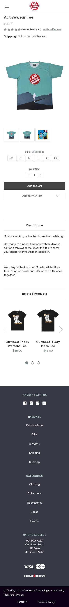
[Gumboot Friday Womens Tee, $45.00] (17, 320)
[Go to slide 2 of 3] (32, 362)
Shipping (34, 453)
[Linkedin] (44, 403)
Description (34, 225)
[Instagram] (31, 403)
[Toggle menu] (7, 6)
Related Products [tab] (34, 293)
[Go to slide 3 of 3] (38, 362)
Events (34, 521)
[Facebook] (6, 210)
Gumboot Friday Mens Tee (48, 344)
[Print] (18, 210)
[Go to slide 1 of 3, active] (26, 362)
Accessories (34, 502)
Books (34, 512)
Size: (34, 151)
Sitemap (34, 462)
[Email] (12, 210)
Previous (4, 329)
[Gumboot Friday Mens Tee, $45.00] (48, 320)
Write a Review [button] (52, 29)
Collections (35, 493)
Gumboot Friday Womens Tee (17, 344)
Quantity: (34, 168)
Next (60, 329)
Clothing (34, 484)
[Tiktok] (38, 403)
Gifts (34, 434)
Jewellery (34, 443)
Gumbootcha (34, 425)
